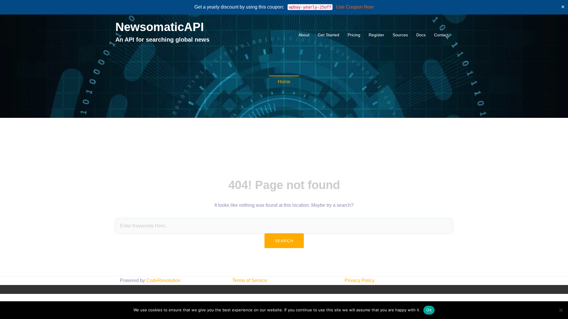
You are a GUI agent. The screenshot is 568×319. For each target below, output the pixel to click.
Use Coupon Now (355, 6)
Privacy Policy (360, 280)
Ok (429, 309)
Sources (400, 34)
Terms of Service (249, 280)
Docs (421, 34)
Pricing (354, 34)
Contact (441, 34)
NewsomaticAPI (159, 26)
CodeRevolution (163, 280)
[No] (561, 310)
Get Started (328, 34)
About (303, 34)
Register (376, 34)
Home (284, 81)
